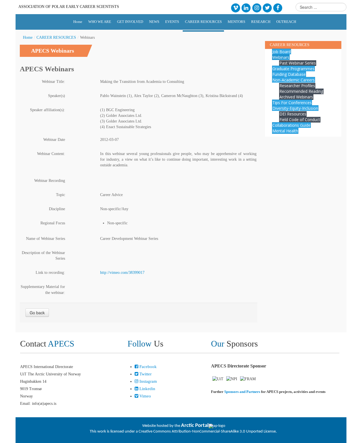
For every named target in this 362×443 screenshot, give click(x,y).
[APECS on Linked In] (246, 7)
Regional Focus (52, 223)
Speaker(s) (56, 96)
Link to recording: (50, 272)
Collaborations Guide (291, 125)
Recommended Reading (301, 91)
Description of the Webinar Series (43, 256)
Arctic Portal (195, 425)
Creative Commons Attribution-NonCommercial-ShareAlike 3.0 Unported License (207, 431)
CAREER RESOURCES (56, 37)
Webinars (280, 57)
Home (28, 37)
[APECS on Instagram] (256, 7)
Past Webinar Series (297, 63)
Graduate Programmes (293, 68)
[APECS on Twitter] (267, 7)
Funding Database (289, 74)
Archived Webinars (296, 97)
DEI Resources (292, 114)
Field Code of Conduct (299, 119)
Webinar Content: (51, 154)
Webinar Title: (53, 81)
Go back (37, 312)
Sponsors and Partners (242, 392)
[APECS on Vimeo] (235, 7)
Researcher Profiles (297, 85)
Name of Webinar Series (45, 238)
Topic (60, 195)
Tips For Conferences (292, 102)
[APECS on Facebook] (278, 7)
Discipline (57, 209)
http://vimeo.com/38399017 (122, 272)
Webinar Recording (49, 181)
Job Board (281, 51)
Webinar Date (54, 139)
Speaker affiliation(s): (47, 110)
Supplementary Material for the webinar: (43, 290)
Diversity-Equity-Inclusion (295, 108)
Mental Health (285, 131)
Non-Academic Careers (293, 80)
